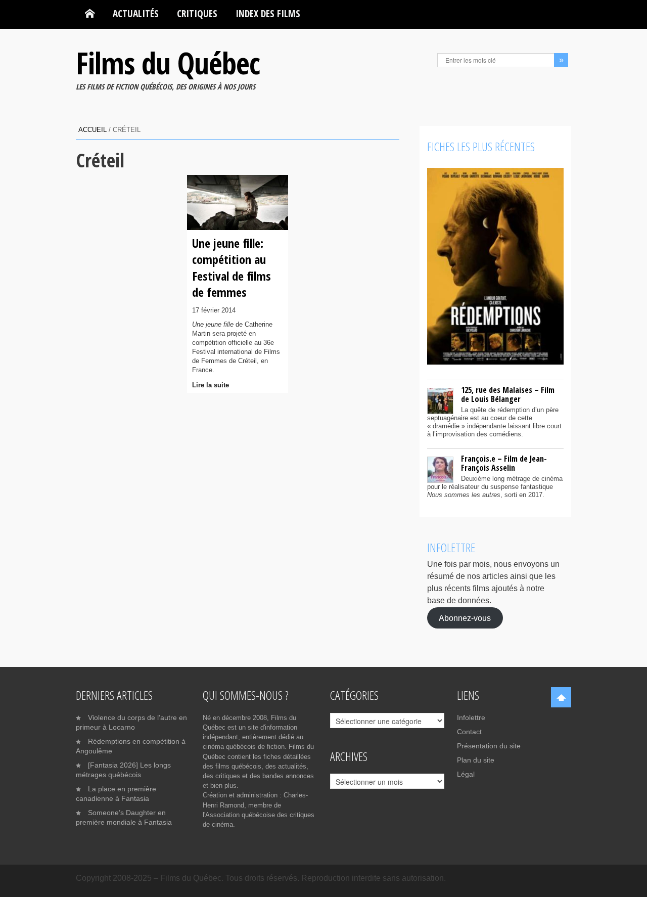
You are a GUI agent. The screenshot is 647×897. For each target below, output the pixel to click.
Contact (469, 732)
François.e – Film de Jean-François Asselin (504, 463)
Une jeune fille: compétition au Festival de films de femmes (231, 267)
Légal (466, 774)
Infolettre (471, 717)
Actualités (136, 13)
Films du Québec (168, 62)
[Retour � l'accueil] (90, 14)
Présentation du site (489, 746)
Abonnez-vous (465, 617)
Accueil (92, 129)
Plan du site (475, 760)
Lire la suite (210, 385)
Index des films (268, 13)
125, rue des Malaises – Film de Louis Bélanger (507, 394)
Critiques (197, 13)
